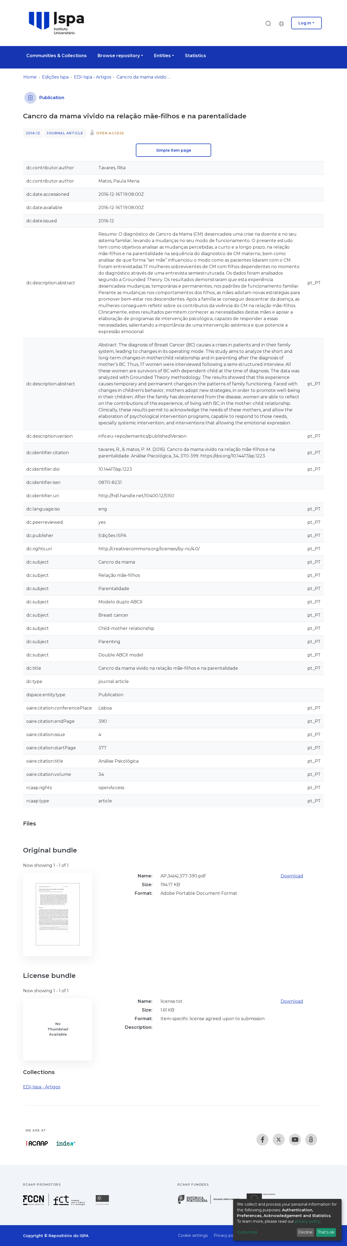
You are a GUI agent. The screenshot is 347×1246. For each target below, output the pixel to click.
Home (30, 77)
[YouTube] (295, 1140)
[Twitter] (279, 1140)
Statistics (195, 55)
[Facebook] (262, 1140)
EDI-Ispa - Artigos (92, 77)
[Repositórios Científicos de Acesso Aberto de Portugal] (37, 1143)
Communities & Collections (56, 55)
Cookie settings (193, 1235)
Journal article (65, 133)
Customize (247, 1232)
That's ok (325, 1232)
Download (292, 876)
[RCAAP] (311, 1140)
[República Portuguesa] (211, 1203)
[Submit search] (268, 23)
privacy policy (307, 1221)
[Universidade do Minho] (103, 1204)
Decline (305, 1232)
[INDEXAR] (66, 1143)
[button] (282, 23)
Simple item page (173, 150)
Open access (110, 133)
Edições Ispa (55, 77)
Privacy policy (226, 1235)
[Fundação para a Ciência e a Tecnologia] (54, 1204)
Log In (304, 23)
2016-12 (33, 133)
